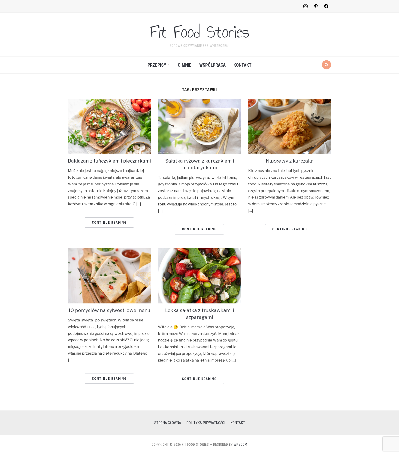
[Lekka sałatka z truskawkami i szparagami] (199, 251)
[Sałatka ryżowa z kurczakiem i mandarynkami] (199, 101)
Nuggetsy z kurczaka (290, 161)
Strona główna (167, 423)
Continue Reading (109, 222)
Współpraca (212, 65)
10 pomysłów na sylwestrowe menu (109, 310)
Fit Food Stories (199, 31)
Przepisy (157, 65)
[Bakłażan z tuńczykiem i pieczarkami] (109, 101)
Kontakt (242, 65)
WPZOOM (240, 444)
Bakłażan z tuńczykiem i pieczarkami (109, 161)
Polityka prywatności (205, 423)
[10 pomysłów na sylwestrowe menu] (109, 251)
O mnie (184, 65)
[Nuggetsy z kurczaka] (289, 101)
